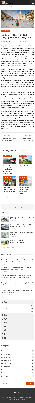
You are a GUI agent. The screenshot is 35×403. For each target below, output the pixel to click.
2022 (4, 326)
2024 (4, 318)
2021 (4, 330)
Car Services (7, 357)
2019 (4, 338)
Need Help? (17, 392)
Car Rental (7, 354)
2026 (4, 302)
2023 (4, 322)
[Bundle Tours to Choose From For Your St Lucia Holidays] (25, 181)
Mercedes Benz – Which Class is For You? (28, 140)
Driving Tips (7, 360)
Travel (5, 373)
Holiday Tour (5, 30)
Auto (5, 351)
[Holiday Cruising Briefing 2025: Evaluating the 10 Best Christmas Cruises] (5, 242)
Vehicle (6, 376)
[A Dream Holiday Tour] (25, 159)
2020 (4, 334)
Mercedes (7, 366)
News (5, 370)
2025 (4, 315)
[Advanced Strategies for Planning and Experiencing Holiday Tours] (9, 159)
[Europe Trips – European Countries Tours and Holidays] (9, 181)
